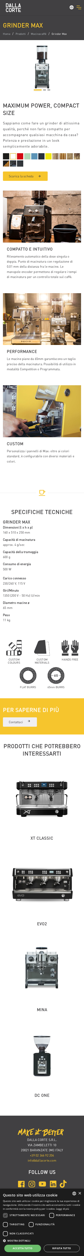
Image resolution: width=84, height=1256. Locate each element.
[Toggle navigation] (79, 7)
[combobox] (74, 1193)
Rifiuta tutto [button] (61, 1248)
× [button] (79, 1193)
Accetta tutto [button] (22, 1248)
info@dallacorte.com (42, 1160)
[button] (71, 8)
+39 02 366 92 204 (42, 1155)
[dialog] (42, 1222)
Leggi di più (62, 1208)
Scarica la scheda (21, 176)
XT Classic (42, 838)
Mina (42, 1009)
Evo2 (42, 923)
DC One (42, 1095)
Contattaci (16, 722)
